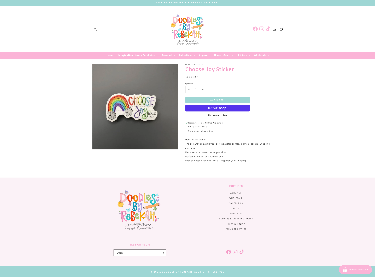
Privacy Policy (236, 224)
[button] (95, 29)
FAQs (236, 208)
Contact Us (236, 203)
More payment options (217, 115)
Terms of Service (236, 229)
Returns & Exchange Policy (236, 218)
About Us (236, 193)
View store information (200, 131)
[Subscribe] (163, 252)
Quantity (189, 83)
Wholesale (236, 198)
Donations (236, 213)
